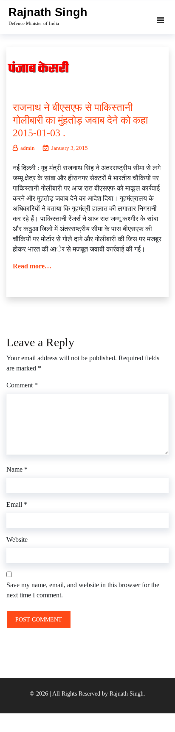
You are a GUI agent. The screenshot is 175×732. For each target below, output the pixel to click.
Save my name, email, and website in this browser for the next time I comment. (82, 590)
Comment (22, 385)
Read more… (32, 266)
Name (17, 469)
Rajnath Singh (48, 12)
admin (27, 148)
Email (16, 504)
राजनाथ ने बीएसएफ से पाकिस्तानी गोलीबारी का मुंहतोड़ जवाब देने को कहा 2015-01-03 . (80, 120)
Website (17, 539)
